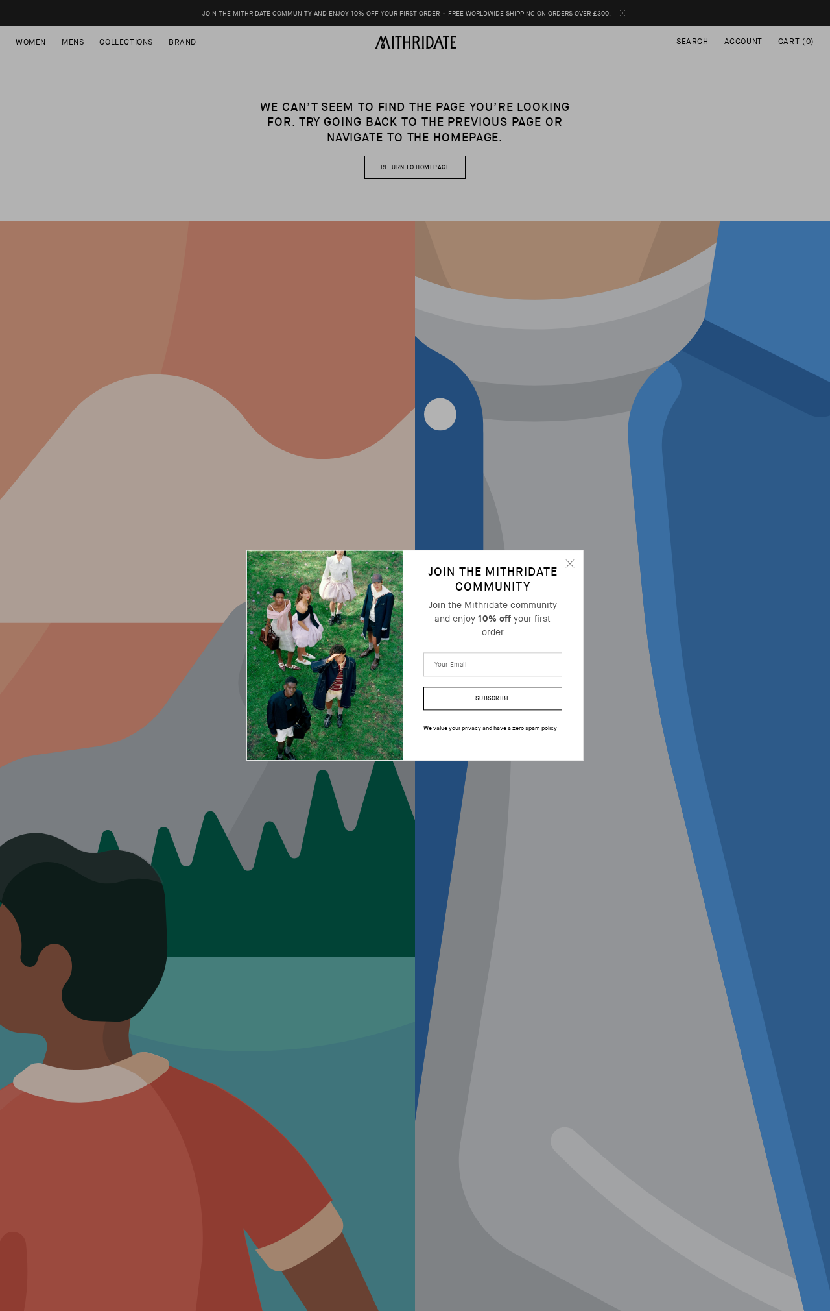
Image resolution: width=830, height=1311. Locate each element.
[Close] (570, 563)
